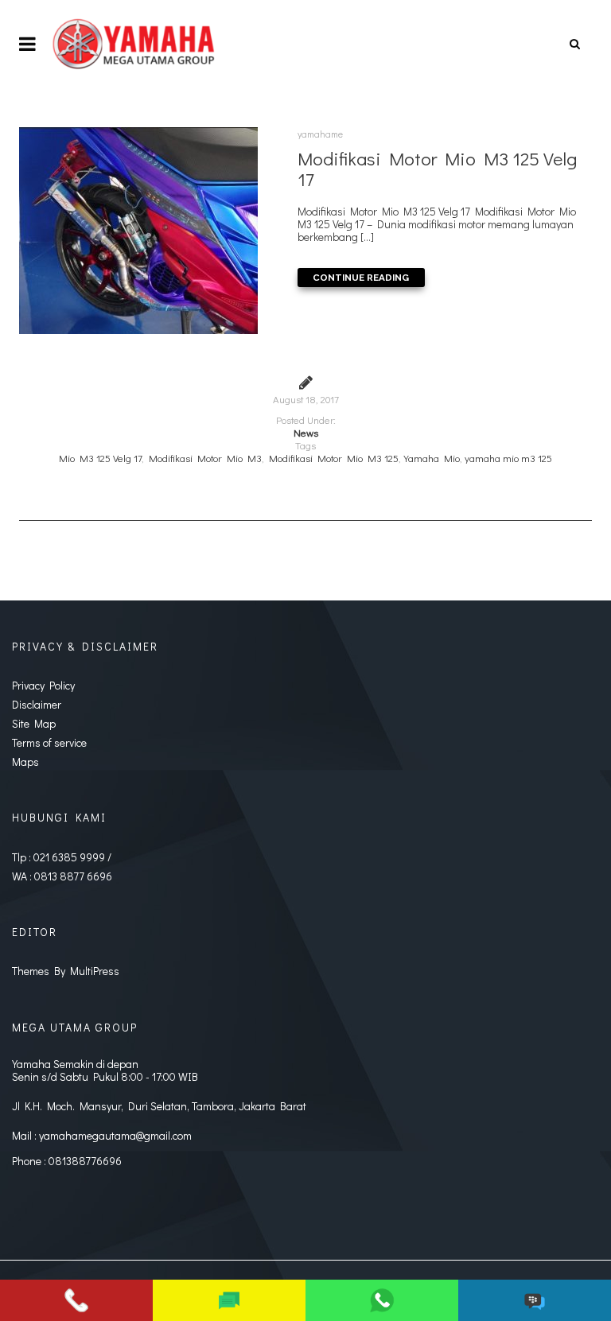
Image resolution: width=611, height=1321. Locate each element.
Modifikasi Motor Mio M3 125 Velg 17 (437, 168)
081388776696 (85, 1160)
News (306, 432)
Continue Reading (361, 277)
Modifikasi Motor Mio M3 (205, 458)
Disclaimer (36, 704)
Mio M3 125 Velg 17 (100, 458)
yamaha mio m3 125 (508, 458)
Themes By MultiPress (65, 970)
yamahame (320, 134)
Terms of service (49, 742)
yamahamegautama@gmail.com (115, 1135)
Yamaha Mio (431, 458)
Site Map (34, 723)
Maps (25, 761)
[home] (135, 44)
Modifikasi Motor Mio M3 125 (334, 458)
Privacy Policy (43, 685)
